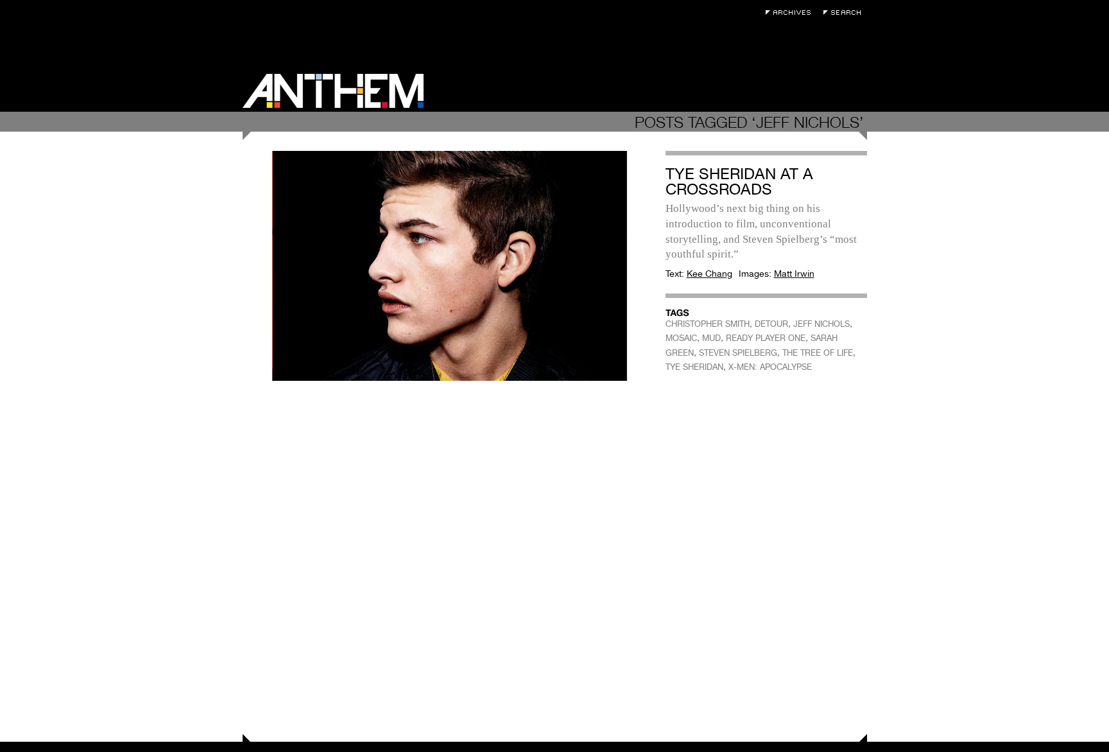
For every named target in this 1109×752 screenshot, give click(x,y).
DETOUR (771, 324)
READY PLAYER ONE (765, 338)
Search (845, 12)
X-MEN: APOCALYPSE (770, 367)
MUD (711, 338)
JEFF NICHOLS (821, 324)
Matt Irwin (794, 273)
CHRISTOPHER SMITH (708, 324)
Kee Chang (709, 273)
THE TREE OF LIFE (817, 353)
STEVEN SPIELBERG (738, 353)
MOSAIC (681, 338)
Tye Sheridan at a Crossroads (739, 181)
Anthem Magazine (333, 91)
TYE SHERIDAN (694, 367)
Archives (791, 12)
